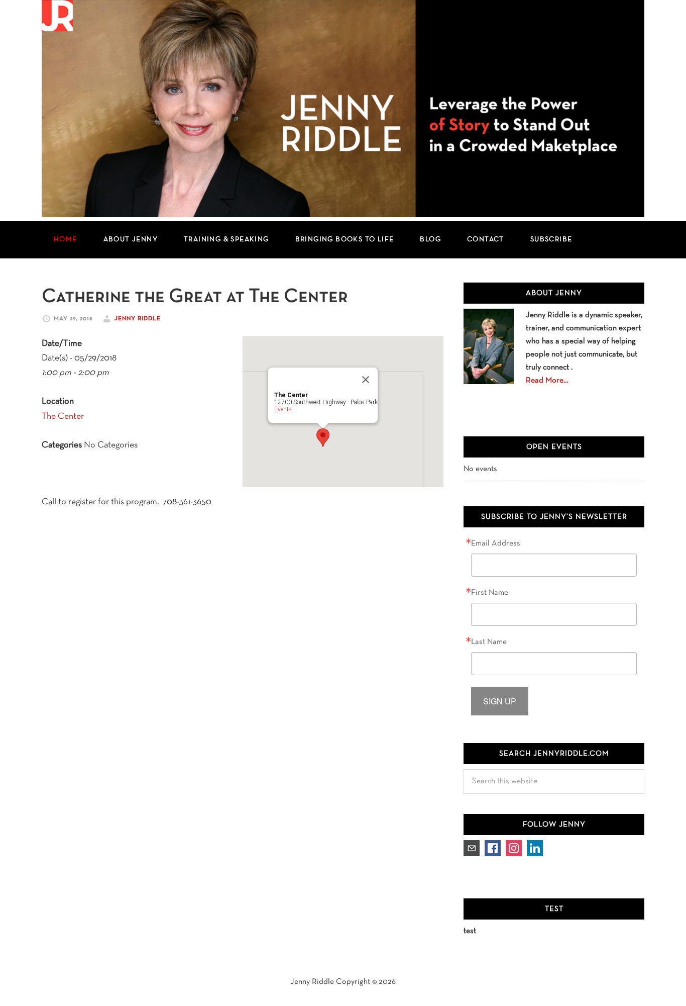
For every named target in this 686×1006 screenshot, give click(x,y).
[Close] (366, 380)
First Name (489, 592)
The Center (63, 416)
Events (283, 409)
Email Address (495, 543)
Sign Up (499, 701)
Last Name (489, 642)
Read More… (547, 380)
